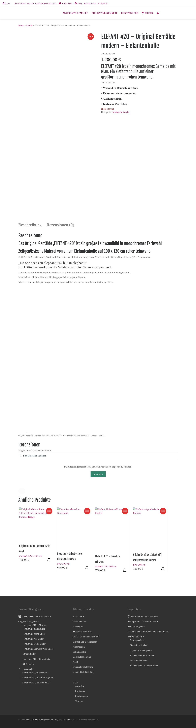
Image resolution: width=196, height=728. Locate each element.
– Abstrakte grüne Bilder (34, 634)
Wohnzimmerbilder (138, 660)
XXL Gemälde (27, 664)
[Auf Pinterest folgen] (190, 3)
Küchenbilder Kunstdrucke (142, 655)
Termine (79, 701)
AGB (75, 662)
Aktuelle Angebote (135, 626)
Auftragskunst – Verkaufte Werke (142, 621)
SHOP (29, 25)
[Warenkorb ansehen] (176, 13)
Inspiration (80, 691)
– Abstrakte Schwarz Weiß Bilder (38, 649)
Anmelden (98, 474)
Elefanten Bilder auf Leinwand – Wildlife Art (147, 631)
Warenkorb (78, 626)
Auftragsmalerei (137, 640)
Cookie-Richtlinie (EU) (83, 672)
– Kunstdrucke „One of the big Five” (37, 677)
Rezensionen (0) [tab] (60, 224)
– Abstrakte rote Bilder (33, 639)
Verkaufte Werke (121, 112)
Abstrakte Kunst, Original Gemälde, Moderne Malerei (50, 720)
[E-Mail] (186, 3)
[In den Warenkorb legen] (49, 559)
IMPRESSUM (79, 621)
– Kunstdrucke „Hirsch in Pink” (35, 682)
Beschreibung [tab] (30, 224)
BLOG (76, 682)
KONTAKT (78, 616)
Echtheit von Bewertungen (85, 642)
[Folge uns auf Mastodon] (177, 3)
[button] (21, 491)
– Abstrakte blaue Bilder (34, 629)
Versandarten (79, 647)
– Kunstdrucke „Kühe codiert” (34, 672)
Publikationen (81, 696)
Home (21, 25)
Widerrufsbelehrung (82, 657)
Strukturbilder (29, 654)
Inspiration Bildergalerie (141, 650)
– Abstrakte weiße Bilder (34, 644)
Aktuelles (79, 686)
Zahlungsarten (79, 652)
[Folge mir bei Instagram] (182, 3)
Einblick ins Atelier (138, 645)
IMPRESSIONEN (135, 636)
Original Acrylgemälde (28, 621)
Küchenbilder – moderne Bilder (144, 665)
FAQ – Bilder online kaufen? (86, 636)
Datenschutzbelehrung (83, 667)
